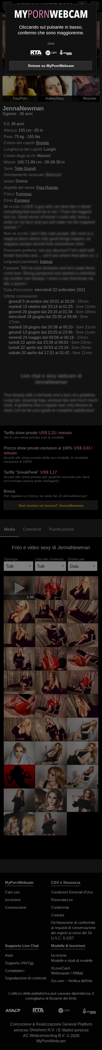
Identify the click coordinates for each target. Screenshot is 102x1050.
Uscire (51, 43)
